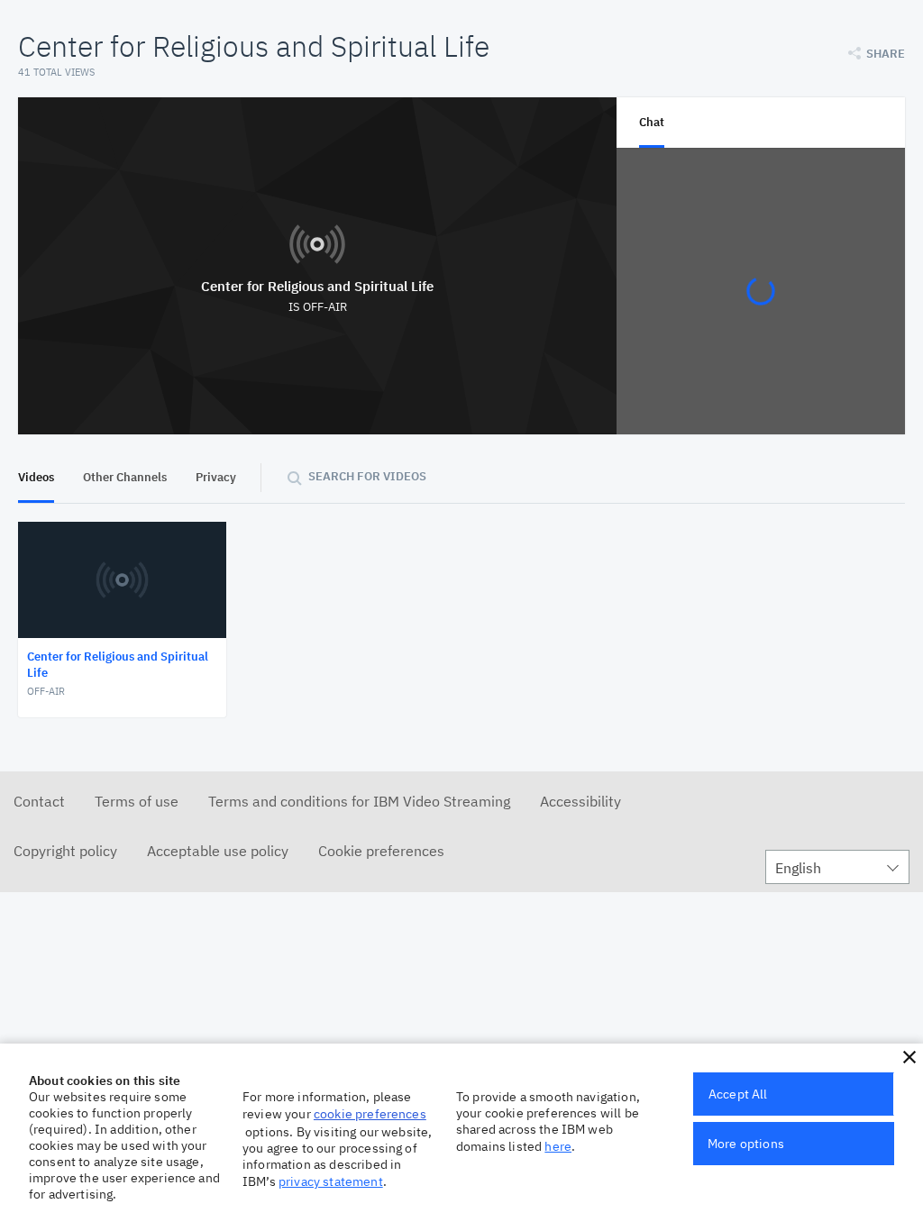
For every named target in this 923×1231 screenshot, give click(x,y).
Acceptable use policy (217, 851)
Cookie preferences (381, 851)
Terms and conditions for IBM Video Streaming (359, 801)
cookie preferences (370, 1114)
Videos (36, 477)
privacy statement (331, 1181)
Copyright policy (65, 851)
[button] (909, 1057)
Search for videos (367, 476)
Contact (39, 801)
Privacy (216, 477)
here (557, 1146)
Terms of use (136, 801)
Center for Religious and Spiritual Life (317, 286)
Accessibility (580, 801)
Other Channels (125, 477)
